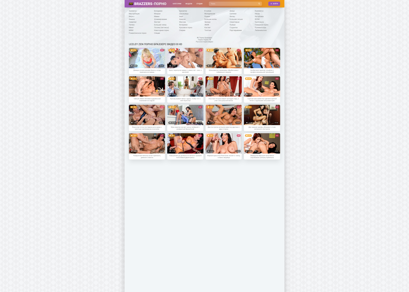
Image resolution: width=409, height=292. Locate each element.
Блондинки (158, 11)
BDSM (257, 19)
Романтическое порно (137, 33)
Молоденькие (209, 14)
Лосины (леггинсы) (161, 28)
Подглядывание (236, 30)
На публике (259, 16)
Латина (131, 25)
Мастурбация (134, 14)
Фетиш (232, 16)
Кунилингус (259, 11)
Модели (189, 4)
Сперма (182, 30)
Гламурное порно (261, 25)
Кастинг (207, 28)
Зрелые (207, 22)
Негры (257, 14)
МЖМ (131, 30)
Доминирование (160, 19)
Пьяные (232, 25)
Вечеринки (183, 25)
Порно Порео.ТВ (204, 40)
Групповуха (259, 22)
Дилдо (232, 11)
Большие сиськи (236, 19)
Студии (199, 4)
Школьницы (183, 14)
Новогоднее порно (161, 30)
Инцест (131, 16)
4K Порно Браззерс (204, 38)
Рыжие (207, 16)
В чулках (207, 11)
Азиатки (182, 19)
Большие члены (160, 25)
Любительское (261, 30)
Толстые (207, 30)
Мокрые (157, 14)
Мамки (156, 16)
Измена (132, 19)
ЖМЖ (206, 25)
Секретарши (234, 22)
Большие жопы (210, 19)
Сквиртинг (133, 22)
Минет (131, 28)
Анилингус (133, 11)
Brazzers (150, 4)
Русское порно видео (204, 42)
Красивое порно (185, 28)
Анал (181, 16)
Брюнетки (183, 11)
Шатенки (233, 14)
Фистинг (157, 22)
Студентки (234, 28)
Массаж (182, 22)
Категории (177, 4)
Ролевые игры (260, 28)
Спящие (157, 33)
